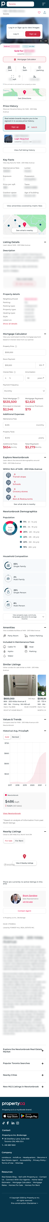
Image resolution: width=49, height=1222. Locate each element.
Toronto (6, 14)
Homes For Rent (32, 1185)
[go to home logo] (13, 1104)
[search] (20, 4)
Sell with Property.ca (28, 1177)
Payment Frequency (11, 385)
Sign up (32, 34)
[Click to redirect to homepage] (3, 4)
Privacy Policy (39, 1160)
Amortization (30, 372)
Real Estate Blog (9, 1177)
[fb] (9, 1123)
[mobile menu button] (45, 4)
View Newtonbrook (12, 813)
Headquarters (29, 1157)
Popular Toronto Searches (16, 1063)
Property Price (9, 346)
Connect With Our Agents (18, 1179)
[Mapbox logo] (9, 864)
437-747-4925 (28, 902)
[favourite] (39, 12)
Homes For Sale (16, 1185)
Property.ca (7, 1110)
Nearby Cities (10, 1075)
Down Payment (9, 359)
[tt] (4, 1123)
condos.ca (6, 1157)
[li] (13, 1123)
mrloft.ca (17, 1157)
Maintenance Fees (10, 419)
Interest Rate (9, 372)
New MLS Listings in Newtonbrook (21, 1086)
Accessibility (25, 1160)
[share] (44, 12)
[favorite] (33, 678)
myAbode (20, 1110)
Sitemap (19, 1163)
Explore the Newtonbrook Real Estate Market (22, 1050)
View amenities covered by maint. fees (24, 206)
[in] (18, 1123)
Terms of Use (7, 1163)
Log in (16, 34)
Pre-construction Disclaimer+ (24, 1203)
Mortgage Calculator (22, 1182)
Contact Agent (24, 911)
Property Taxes (8, 432)
